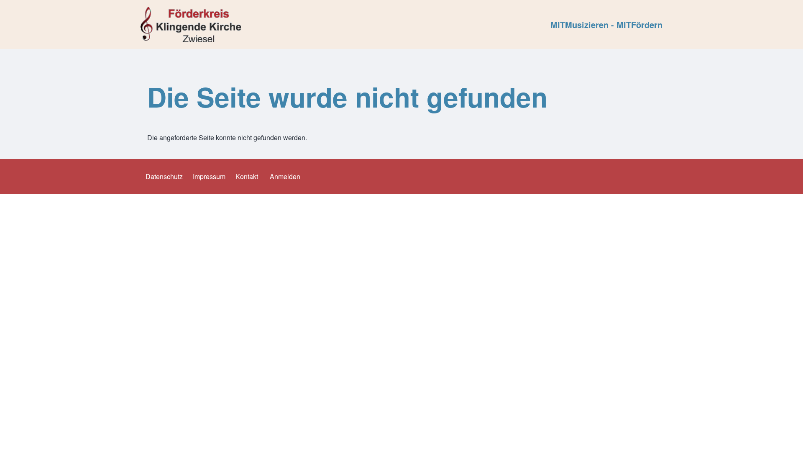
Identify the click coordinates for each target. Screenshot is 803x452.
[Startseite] (191, 24)
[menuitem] (164, 176)
